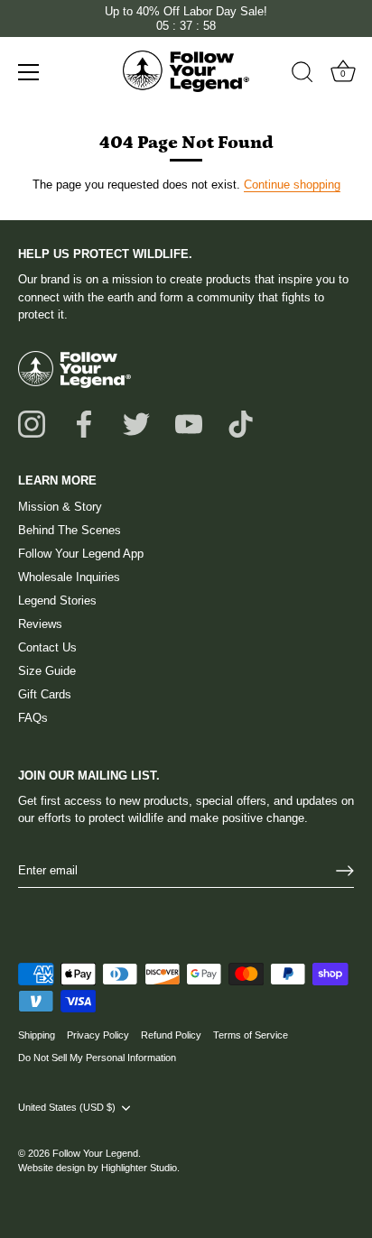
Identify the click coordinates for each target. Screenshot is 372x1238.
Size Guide (47, 671)
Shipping (36, 1035)
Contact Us (47, 647)
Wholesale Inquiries (69, 577)
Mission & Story (60, 506)
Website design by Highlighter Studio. (99, 1167)
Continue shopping (292, 184)
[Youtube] (188, 423)
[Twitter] (136, 423)
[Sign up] (345, 871)
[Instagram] (31, 423)
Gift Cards (44, 694)
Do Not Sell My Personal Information (97, 1057)
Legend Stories (57, 600)
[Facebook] (84, 423)
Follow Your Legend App (81, 553)
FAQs (33, 718)
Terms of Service (250, 1035)
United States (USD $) (67, 1107)
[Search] (302, 75)
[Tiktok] (241, 423)
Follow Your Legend (95, 1153)
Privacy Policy (98, 1035)
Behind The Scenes (69, 530)
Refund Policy (171, 1035)
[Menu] (29, 72)
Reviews (40, 624)
